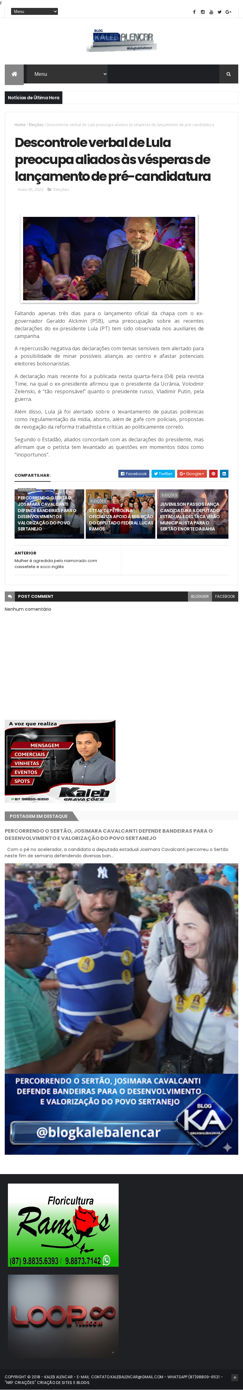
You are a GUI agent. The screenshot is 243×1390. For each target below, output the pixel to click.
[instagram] (202, 12)
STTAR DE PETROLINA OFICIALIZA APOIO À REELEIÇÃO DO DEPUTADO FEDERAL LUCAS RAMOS (121, 519)
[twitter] (219, 12)
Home (20, 124)
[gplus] (228, 12)
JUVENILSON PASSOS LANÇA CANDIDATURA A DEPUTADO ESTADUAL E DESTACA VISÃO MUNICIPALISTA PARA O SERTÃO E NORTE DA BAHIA (190, 516)
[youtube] (211, 12)
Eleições (36, 124)
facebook (225, 596)
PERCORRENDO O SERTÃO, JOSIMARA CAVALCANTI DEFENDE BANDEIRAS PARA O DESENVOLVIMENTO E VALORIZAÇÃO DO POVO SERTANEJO (47, 513)
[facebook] (194, 12)
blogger (200, 596)
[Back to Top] (234, 1377)
